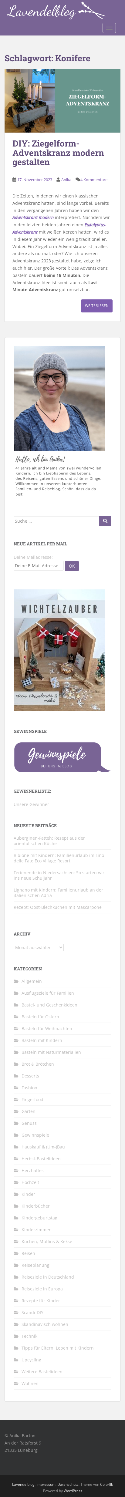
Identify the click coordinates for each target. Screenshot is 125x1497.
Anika (66, 179)
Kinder (28, 1194)
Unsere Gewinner (31, 804)
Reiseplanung (35, 1265)
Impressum (46, 1484)
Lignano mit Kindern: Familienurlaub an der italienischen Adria (58, 892)
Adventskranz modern (33, 217)
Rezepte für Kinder (41, 1300)
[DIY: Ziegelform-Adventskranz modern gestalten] (62, 101)
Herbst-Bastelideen (41, 1159)
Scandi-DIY (32, 1312)
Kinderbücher (36, 1206)
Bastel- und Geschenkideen (49, 1005)
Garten (28, 1111)
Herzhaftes (33, 1170)
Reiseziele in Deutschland (48, 1277)
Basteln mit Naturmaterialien (51, 1052)
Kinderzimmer (36, 1229)
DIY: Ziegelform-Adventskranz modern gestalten (58, 153)
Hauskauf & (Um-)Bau (43, 1147)
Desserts (30, 1076)
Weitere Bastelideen (42, 1371)
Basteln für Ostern (40, 1017)
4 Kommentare (93, 179)
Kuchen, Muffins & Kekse (47, 1241)
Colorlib (106, 1484)
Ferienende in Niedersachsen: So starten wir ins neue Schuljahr (59, 875)
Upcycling (31, 1360)
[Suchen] (105, 521)
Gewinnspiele (35, 1135)
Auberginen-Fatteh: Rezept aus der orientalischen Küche (49, 840)
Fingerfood (32, 1099)
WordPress (73, 1490)
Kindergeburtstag (39, 1218)
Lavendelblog (23, 1484)
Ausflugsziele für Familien (48, 993)
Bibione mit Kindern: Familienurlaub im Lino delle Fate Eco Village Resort (59, 858)
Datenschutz (68, 1484)
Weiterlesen (97, 305)
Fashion (29, 1088)
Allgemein (32, 981)
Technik (29, 1336)
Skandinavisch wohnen (45, 1324)
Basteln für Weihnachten (47, 1028)
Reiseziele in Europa (42, 1289)
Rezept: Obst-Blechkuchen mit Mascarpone (58, 907)
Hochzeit (30, 1182)
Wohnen (30, 1383)
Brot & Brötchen (38, 1064)
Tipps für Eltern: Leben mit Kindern (58, 1348)
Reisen (28, 1253)
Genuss (29, 1123)
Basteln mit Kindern (42, 1040)
